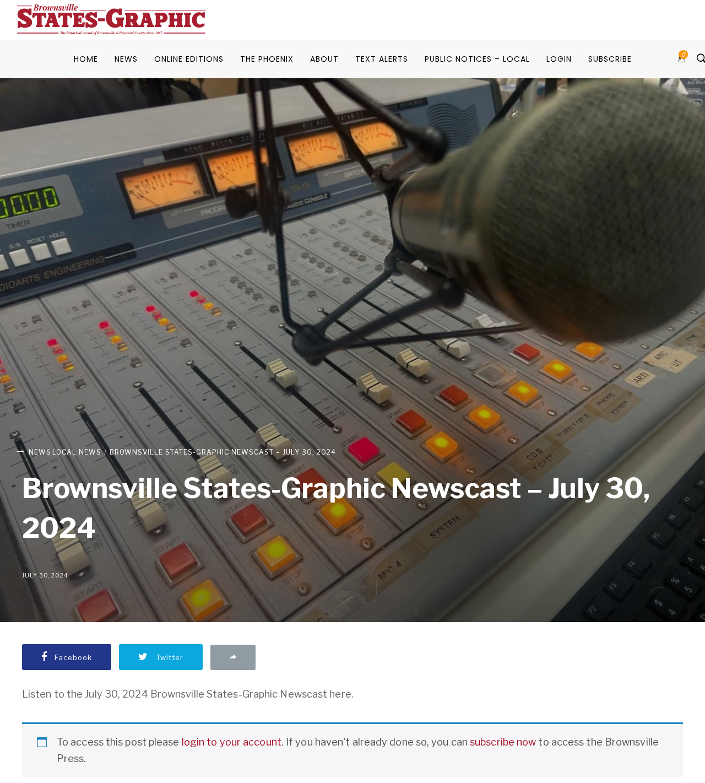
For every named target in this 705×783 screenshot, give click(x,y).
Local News (76, 452)
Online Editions (189, 58)
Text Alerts (381, 58)
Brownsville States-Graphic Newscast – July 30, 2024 (223, 452)
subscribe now (503, 742)
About (324, 58)
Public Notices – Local (477, 58)
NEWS (126, 58)
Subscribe (610, 58)
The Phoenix (267, 58)
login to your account (231, 742)
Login (559, 58)
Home (86, 58)
